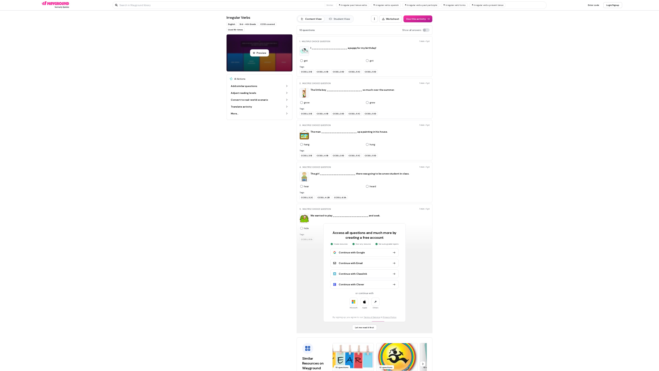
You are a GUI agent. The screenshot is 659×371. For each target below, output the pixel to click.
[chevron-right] (422, 364)
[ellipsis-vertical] (374, 18)
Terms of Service (372, 317)
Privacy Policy (389, 317)
